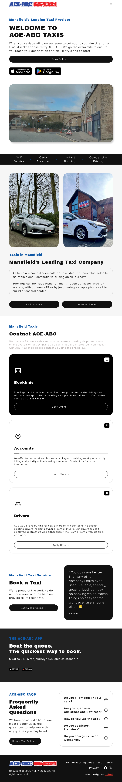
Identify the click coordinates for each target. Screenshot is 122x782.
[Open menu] (111, 4)
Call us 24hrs (34, 304)
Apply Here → (61, 544)
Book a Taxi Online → (33, 607)
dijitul (109, 774)
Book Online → (61, 59)
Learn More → (60, 474)
